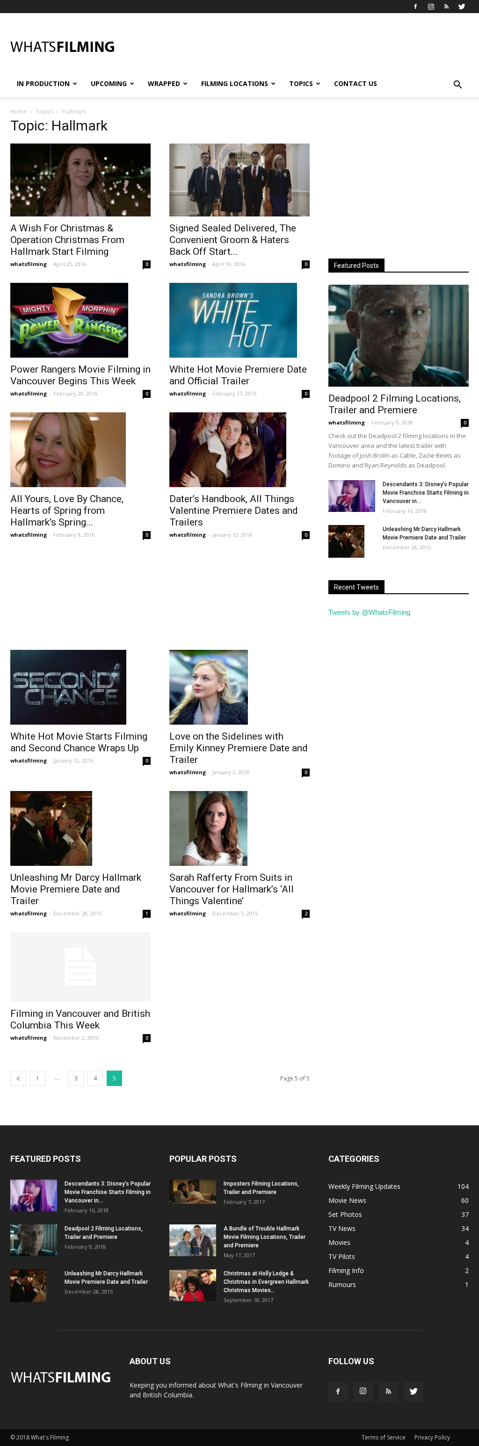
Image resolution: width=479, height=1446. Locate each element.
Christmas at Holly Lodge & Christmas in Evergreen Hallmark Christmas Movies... (266, 1282)
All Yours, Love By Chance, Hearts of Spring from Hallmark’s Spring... (66, 510)
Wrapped (164, 83)
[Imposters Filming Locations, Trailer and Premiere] (192, 1192)
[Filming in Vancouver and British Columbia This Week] (80, 966)
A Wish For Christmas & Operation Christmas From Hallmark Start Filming (67, 240)
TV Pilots (341, 1256)
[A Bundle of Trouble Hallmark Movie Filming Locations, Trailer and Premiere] (192, 1240)
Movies (339, 1242)
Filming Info (346, 1270)
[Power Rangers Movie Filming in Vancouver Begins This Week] (80, 320)
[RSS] (446, 6)
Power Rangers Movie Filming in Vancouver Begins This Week (80, 375)
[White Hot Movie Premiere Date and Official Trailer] (239, 320)
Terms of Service (384, 1437)
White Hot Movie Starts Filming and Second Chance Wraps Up (78, 742)
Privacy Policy (432, 1437)
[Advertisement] (298, 47)
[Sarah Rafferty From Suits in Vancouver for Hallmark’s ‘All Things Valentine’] (239, 828)
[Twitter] (462, 6)
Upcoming (109, 83)
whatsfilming (28, 263)
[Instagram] (431, 6)
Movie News (347, 1200)
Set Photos (345, 1214)
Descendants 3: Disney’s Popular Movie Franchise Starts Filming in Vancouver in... (426, 492)
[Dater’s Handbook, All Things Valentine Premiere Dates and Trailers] (239, 449)
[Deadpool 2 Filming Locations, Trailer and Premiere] (398, 336)
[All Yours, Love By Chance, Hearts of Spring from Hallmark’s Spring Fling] (80, 449)
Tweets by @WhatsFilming (369, 612)
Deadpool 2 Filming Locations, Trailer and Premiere (394, 404)
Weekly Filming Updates (364, 1186)
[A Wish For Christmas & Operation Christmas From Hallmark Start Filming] (80, 180)
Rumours (342, 1284)
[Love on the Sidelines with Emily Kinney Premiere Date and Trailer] (239, 687)
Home (18, 111)
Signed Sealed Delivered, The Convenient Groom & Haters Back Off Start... (232, 240)
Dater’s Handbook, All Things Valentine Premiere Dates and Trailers (233, 510)
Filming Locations (234, 83)
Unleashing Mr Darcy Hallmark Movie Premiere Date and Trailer (75, 889)
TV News (342, 1228)
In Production (43, 83)
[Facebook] (415, 6)
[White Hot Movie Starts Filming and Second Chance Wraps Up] (80, 687)
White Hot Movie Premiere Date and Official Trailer (238, 375)
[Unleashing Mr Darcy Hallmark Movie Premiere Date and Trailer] (80, 828)
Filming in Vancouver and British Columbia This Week (80, 1019)
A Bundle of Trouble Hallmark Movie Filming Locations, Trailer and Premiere (264, 1237)
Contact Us (355, 83)
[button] (457, 85)
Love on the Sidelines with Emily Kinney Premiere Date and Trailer (238, 748)
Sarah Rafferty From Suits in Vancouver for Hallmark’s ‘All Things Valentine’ (231, 889)
